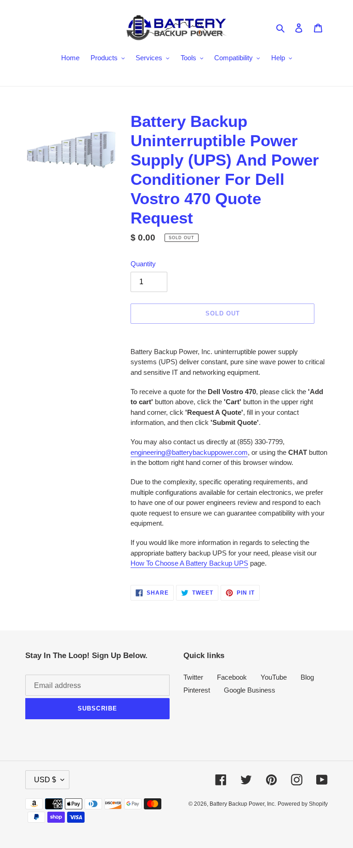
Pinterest (196, 690)
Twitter (193, 677)
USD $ (45, 780)
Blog (307, 677)
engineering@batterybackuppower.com (189, 452)
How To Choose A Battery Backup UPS (189, 563)
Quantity (143, 264)
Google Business (249, 690)
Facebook (232, 677)
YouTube (274, 677)
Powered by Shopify (303, 804)
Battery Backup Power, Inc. (243, 804)
